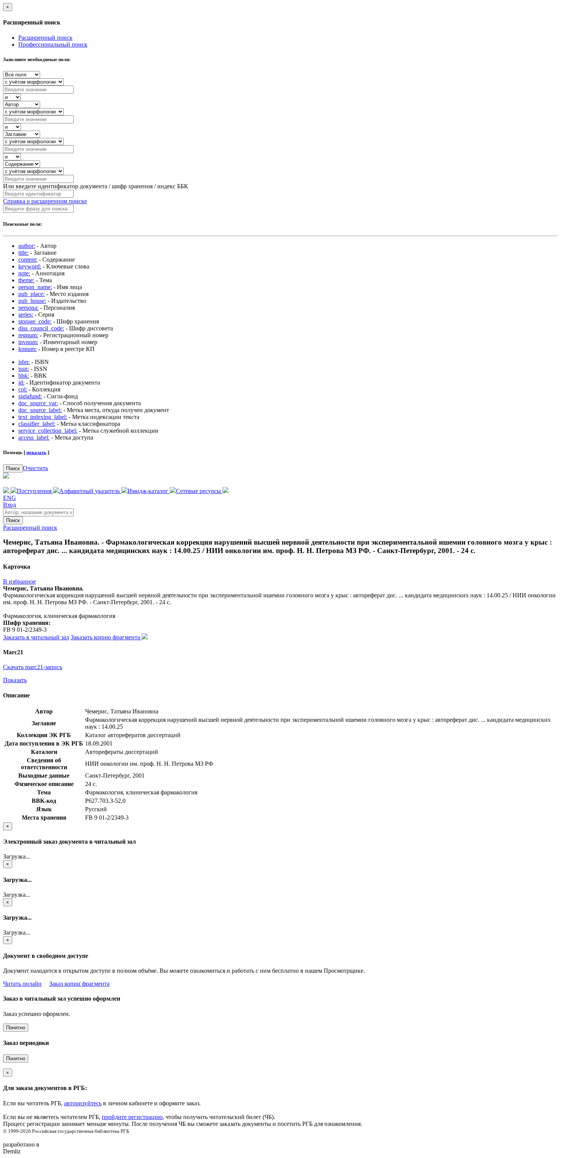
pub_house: (32, 301)
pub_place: (31, 294)
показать (36, 452)
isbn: (24, 362)
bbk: (23, 375)
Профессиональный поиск (52, 44)
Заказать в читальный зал (36, 637)
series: (25, 314)
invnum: (28, 342)
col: (22, 389)
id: (21, 382)
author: (26, 246)
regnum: (28, 335)
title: (23, 252)
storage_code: (35, 321)
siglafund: (30, 396)
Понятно (15, 1027)
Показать (15, 680)
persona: (28, 307)
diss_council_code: (41, 328)
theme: (26, 280)
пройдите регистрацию (132, 1117)
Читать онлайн (22, 983)
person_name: (35, 287)
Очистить (35, 468)
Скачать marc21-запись (32, 667)
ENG (9, 498)
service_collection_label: (47, 430)
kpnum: (27, 349)
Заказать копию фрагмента (106, 637)
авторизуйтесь (83, 1103)
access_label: (34, 437)
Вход (9, 504)
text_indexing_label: (42, 417)
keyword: (29, 266)
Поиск (13, 468)
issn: (23, 369)
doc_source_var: (38, 403)
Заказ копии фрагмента (79, 983)
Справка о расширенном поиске (45, 201)
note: (24, 273)
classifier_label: (36, 424)
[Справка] (225, 491)
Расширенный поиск (45, 37)
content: (27, 259)
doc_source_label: (40, 410)
